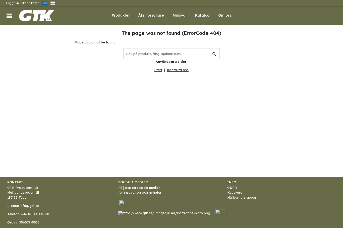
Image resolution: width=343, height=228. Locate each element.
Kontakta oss (178, 70)
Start (158, 70)
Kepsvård (234, 192)
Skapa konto (30, 3)
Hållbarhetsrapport (242, 197)
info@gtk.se (29, 206)
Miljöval (180, 15)
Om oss (224, 15)
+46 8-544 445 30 (35, 214)
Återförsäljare (151, 15)
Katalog (202, 15)
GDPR (232, 188)
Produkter (121, 15)
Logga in (12, 3)
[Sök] (214, 53)
